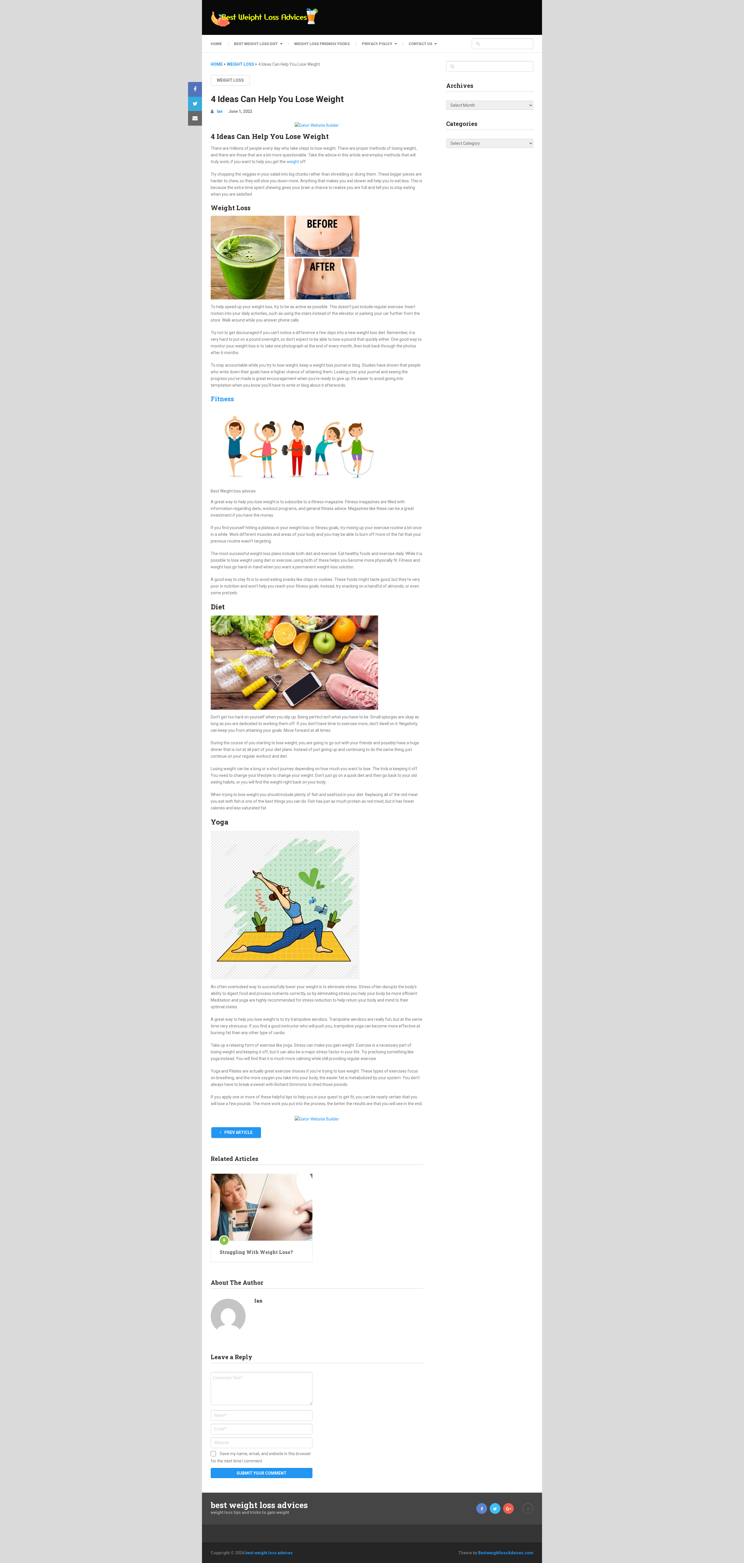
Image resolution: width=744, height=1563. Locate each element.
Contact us (420, 44)
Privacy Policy (377, 44)
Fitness (222, 399)
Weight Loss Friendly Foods (322, 44)
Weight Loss (230, 80)
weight (293, 161)
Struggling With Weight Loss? (256, 1252)
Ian (220, 111)
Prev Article (238, 1132)
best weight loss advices (259, 1505)
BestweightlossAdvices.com (505, 1552)
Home (216, 44)
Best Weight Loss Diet (256, 44)
